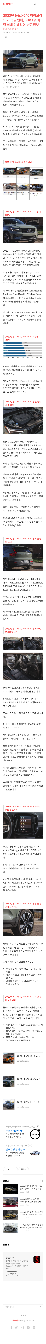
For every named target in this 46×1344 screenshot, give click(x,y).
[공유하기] (11, 1169)
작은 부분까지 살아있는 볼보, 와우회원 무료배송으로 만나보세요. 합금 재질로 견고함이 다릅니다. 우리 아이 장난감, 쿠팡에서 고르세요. (15, 1154)
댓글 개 (6, 1244)
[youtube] (28, 1327)
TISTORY (23, 1315)
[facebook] (11, 1327)
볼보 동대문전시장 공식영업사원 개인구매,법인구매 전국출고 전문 (15, 1135)
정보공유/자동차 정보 (10, 29)
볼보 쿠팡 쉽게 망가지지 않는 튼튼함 (15, 1149)
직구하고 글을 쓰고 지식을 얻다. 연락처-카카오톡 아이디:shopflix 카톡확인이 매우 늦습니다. (17, 1265)
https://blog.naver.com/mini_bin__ (20, 1127)
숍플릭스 (8, 4)
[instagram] (22, 1327)
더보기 (40, 1180)
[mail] (34, 1327)
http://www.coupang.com (16, 1145)
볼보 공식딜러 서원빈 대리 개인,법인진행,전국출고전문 (15, 1130)
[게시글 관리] (14, 1169)
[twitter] (16, 1327)
